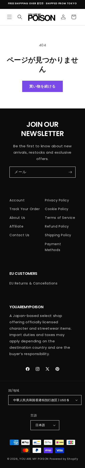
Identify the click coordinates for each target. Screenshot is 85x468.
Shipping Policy (58, 235)
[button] (9, 17)
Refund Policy (57, 226)
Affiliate (16, 226)
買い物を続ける (42, 86)
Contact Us (19, 235)
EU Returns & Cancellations (33, 283)
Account (17, 200)
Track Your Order (24, 209)
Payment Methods (53, 247)
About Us (17, 217)
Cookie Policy (56, 209)
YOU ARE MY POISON (34, 459)
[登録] (70, 172)
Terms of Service (60, 217)
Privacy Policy (57, 200)
